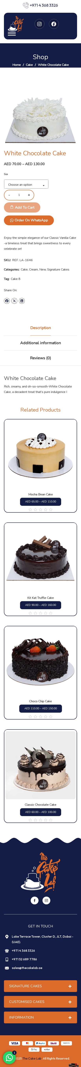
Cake (29, 65)
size (6, 174)
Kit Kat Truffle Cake (40, 598)
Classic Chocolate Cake (40, 805)
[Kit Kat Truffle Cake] (40, 558)
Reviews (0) (40, 358)
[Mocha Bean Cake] (40, 454)
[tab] (40, 328)
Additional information (40, 343)
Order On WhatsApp (31, 220)
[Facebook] (54, 24)
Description (40, 327)
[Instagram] (39, 24)
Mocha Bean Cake (40, 494)
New (42, 269)
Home (16, 65)
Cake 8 (15, 279)
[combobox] (26, 184)
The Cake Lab (31, 1058)
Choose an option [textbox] (20, 185)
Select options (46, 478)
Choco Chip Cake (40, 701)
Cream (33, 269)
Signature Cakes (58, 269)
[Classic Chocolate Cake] (40, 765)
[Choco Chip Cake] (40, 661)
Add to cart (24, 207)
